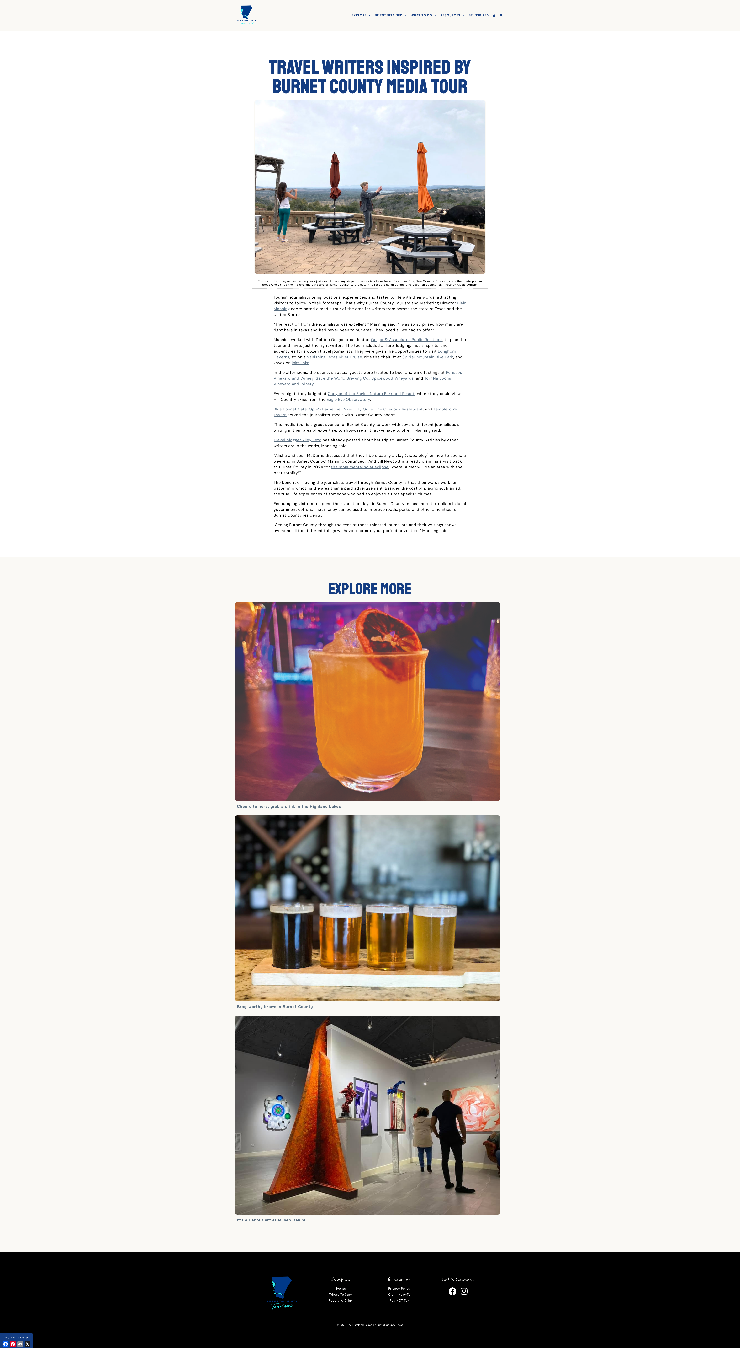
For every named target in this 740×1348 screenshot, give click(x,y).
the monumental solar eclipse (359, 466)
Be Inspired (479, 15)
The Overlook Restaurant (399, 409)
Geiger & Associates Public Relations (406, 339)
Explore (359, 15)
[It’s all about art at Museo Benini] (367, 1115)
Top (730, 1338)
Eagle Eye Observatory (348, 399)
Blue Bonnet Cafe (290, 409)
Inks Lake (300, 362)
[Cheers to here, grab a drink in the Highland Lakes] (367, 702)
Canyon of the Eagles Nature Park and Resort (371, 393)
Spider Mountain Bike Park (427, 357)
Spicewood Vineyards (393, 378)
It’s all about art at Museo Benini (271, 1219)
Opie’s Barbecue (325, 409)
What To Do (421, 15)
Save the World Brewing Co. (342, 378)
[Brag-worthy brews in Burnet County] (367, 908)
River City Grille (358, 409)
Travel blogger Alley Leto (297, 439)
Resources (450, 15)
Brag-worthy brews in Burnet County (275, 1006)
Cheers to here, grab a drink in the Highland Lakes (289, 806)
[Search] (501, 15)
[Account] (494, 15)
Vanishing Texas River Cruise (334, 357)
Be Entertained (388, 15)
